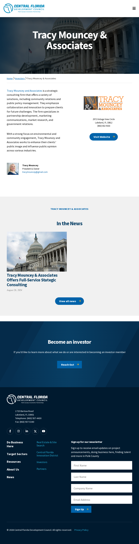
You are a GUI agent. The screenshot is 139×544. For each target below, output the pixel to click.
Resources (14, 462)
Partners (41, 469)
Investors (20, 78)
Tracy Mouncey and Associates (24, 90)
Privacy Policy (81, 529)
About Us (13, 469)
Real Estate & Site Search (47, 444)
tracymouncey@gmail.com (35, 172)
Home (10, 78)
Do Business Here (15, 444)
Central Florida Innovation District (47, 454)
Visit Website (102, 137)
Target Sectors (17, 454)
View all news (67, 301)
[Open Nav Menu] (134, 8)
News (10, 477)
